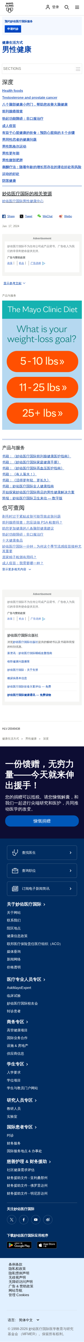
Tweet (28, 216)
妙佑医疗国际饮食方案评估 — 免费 (29, 686)
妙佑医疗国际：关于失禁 (22, 669)
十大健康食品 (12, 540)
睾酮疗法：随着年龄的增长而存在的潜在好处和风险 (41, 167)
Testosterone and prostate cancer (29, 97)
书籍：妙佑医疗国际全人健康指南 (28, 486)
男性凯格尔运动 (14, 146)
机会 (21, 263)
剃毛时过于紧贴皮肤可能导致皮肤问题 (31, 516)
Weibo (68, 216)
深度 (46, 738)
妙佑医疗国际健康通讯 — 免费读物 (29, 694)
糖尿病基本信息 (17, 678)
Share (11, 216)
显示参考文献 (12, 283)
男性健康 (16, 49)
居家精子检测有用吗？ (19, 557)
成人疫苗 (9, 126)
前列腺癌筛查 (12, 111)
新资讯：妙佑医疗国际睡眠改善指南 (29, 653)
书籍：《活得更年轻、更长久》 (26, 480)
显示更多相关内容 (14, 569)
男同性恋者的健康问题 (19, 139)
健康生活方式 (12, 42)
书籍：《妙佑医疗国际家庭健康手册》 (31, 462)
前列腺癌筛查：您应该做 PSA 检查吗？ (32, 522)
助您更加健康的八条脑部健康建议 (28, 528)
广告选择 (36, 263)
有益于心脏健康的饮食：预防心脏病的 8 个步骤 (38, 133)
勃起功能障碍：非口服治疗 (23, 118)
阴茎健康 (9, 181)
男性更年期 (10, 153)
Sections (12, 68)
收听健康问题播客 (18, 661)
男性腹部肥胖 (12, 160)
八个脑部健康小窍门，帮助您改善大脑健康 (35, 104)
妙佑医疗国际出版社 (25, 642)
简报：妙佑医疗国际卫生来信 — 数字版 (32, 498)
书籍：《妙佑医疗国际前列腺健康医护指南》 (36, 456)
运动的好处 (10, 174)
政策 (9, 263)
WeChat (48, 216)
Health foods (12, 91)
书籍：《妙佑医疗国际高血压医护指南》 (33, 468)
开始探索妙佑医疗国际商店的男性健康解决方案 (38, 492)
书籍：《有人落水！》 (19, 474)
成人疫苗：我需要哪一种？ (23, 563)
